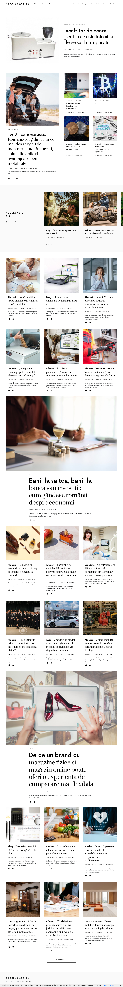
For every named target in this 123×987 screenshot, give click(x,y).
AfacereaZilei (18, 3)
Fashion (72, 24)
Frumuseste (80, 24)
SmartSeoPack (26, 981)
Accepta (113, 985)
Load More (60, 959)
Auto (16, 129)
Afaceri (10, 129)
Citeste (104, 985)
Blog (66, 24)
